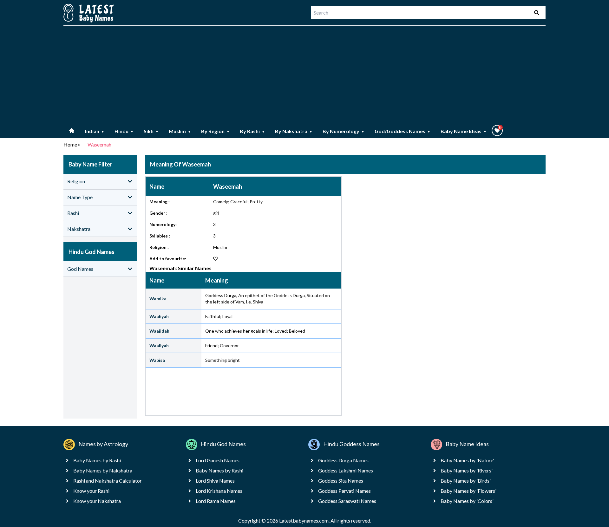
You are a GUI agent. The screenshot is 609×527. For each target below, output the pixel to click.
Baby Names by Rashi (97, 460)
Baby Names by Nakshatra (102, 470)
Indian (94, 131)
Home (70, 144)
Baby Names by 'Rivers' (467, 470)
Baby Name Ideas (464, 131)
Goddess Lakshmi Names (345, 470)
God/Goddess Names (402, 131)
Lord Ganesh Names (217, 460)
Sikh (151, 131)
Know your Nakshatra (97, 501)
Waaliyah (159, 345)
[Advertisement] (304, 75)
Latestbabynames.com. (305, 520)
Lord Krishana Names (219, 491)
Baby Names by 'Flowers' (468, 491)
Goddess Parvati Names (344, 491)
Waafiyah (159, 316)
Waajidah (159, 331)
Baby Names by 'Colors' (467, 501)
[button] (497, 130)
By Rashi (252, 131)
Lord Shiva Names (215, 481)
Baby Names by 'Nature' (467, 460)
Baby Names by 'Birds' (466, 481)
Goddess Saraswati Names (347, 501)
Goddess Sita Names (340, 481)
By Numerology (343, 131)
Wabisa (157, 360)
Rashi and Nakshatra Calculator (107, 481)
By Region (215, 131)
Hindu (124, 131)
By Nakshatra (293, 131)
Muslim (180, 131)
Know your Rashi (91, 491)
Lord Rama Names (216, 501)
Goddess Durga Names (343, 460)
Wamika (158, 298)
